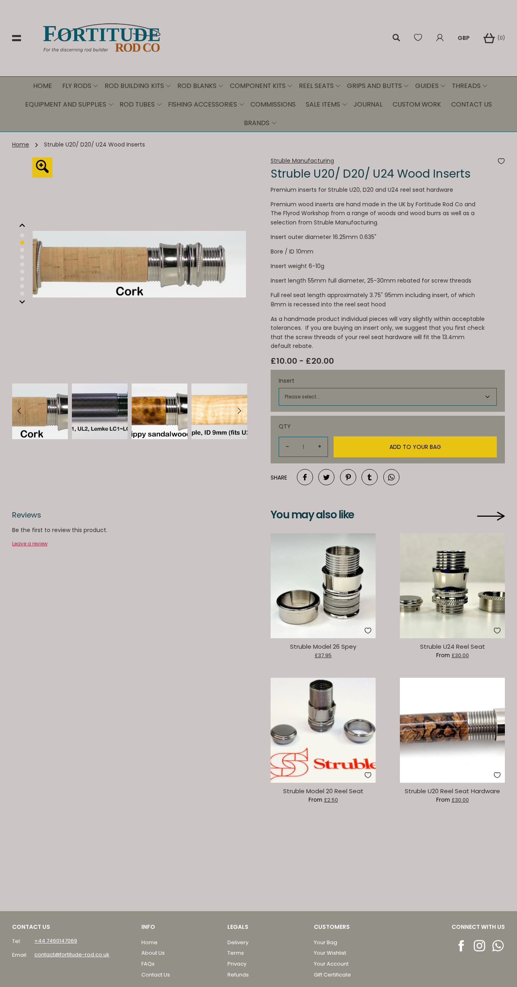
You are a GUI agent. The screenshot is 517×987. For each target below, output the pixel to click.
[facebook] (462, 945)
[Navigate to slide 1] (22, 250)
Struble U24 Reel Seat (452, 646)
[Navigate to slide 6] (22, 286)
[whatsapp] (498, 945)
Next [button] (252, 264)
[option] (22, 242)
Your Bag (325, 942)
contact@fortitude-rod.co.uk (71, 954)
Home (42, 85)
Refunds (238, 975)
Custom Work (417, 104)
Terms (235, 953)
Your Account (331, 964)
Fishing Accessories (202, 104)
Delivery (237, 942)
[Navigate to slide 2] (22, 257)
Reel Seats (316, 85)
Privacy (236, 964)
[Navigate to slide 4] (22, 272)
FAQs (148, 964)
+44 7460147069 (55, 941)
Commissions (273, 104)
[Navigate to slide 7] (22, 293)
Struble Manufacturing (302, 160)
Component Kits (258, 85)
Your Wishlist (330, 953)
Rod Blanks (196, 85)
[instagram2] (480, 945)
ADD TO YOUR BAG (415, 447)
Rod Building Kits (134, 85)
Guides (427, 85)
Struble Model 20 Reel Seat (323, 791)
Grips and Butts (374, 85)
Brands (256, 123)
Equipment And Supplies (65, 104)
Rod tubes (137, 104)
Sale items (323, 104)
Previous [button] (6, 264)
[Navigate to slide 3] (22, 264)
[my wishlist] (418, 38)
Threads (466, 85)
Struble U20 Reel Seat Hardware (452, 791)
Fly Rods (76, 85)
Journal (367, 104)
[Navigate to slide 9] (22, 235)
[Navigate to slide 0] (22, 243)
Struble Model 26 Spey (323, 646)
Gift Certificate (332, 975)
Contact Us (471, 104)
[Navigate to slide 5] (22, 279)
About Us (153, 953)
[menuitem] (42, 86)
